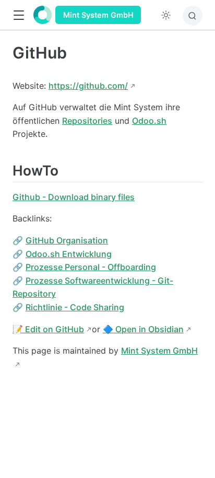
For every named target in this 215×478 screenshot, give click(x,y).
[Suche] (192, 16)
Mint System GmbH (98, 14)
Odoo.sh (149, 120)
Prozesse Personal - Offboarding (91, 267)
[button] (18, 15)
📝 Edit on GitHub (48, 329)
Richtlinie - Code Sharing (75, 307)
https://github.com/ (88, 85)
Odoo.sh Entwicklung (69, 254)
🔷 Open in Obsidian (143, 329)
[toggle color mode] (166, 15)
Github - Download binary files (74, 197)
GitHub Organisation (67, 240)
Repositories (87, 120)
